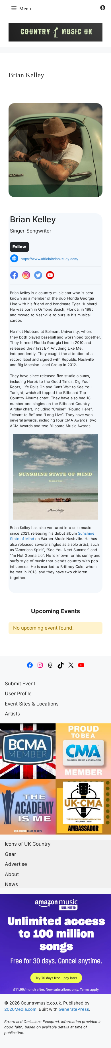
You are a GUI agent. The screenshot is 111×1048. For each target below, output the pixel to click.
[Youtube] (50, 275)
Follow (19, 246)
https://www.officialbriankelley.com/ (49, 259)
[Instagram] (26, 275)
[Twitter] (38, 275)
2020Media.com (20, 1009)
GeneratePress (74, 1009)
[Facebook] (14, 275)
